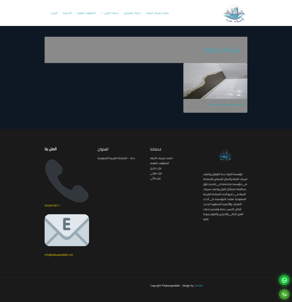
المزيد (54, 13)
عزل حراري (156, 168)
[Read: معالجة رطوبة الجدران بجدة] (215, 80)
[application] (102, 13)
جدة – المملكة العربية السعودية (116, 158)
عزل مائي (155, 178)
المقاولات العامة (86, 13)
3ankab (198, 285)
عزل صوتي (156, 173)
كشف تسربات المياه (157, 13)
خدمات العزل (111, 13)
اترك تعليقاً (238, 104)
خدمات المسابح (132, 13)
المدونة (67, 13)
